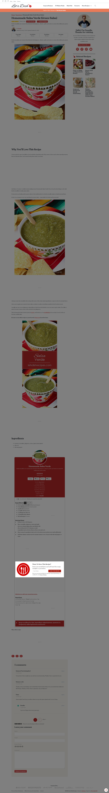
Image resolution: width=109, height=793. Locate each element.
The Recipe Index (61, 10)
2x (27, 503)
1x (25, 503)
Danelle (19, 28)
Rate (31, 478)
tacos (32, 312)
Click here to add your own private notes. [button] (26, 594)
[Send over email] (21, 656)
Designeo (84, 791)
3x (30, 503)
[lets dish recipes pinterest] (8, 1)
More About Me (83, 45)
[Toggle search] (95, 5)
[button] (37, 473)
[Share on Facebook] (17, 656)
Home (11, 1)
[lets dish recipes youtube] (90, 49)
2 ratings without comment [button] (37, 724)
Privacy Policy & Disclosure (17, 791)
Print (37, 478)
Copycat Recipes (48, 6)
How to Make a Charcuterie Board (78, 71)
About (14, 1)
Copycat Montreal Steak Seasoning (76, 91)
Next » (44, 719)
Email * (16, 737)
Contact (18, 1)
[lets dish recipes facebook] (3, 1)
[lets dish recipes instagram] (5, 1)
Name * (16, 731)
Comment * (17, 750)
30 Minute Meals (59, 6)
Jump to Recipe (43, 21)
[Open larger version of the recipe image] (39, 457)
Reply (63, 671)
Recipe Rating (18, 744)
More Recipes (86, 6)
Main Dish (69, 6)
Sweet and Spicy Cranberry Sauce (89, 72)
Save (49, 478)
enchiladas (47, 312)
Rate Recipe (31, 21)
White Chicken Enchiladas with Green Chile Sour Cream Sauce (90, 92)
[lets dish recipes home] (21, 5)
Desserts (77, 6)
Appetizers (19, 15)
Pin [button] (43, 478)
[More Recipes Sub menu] (91, 5)
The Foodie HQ (94, 791)
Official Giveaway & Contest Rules (31, 791)
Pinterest (37, 317)
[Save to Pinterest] (12, 656)
